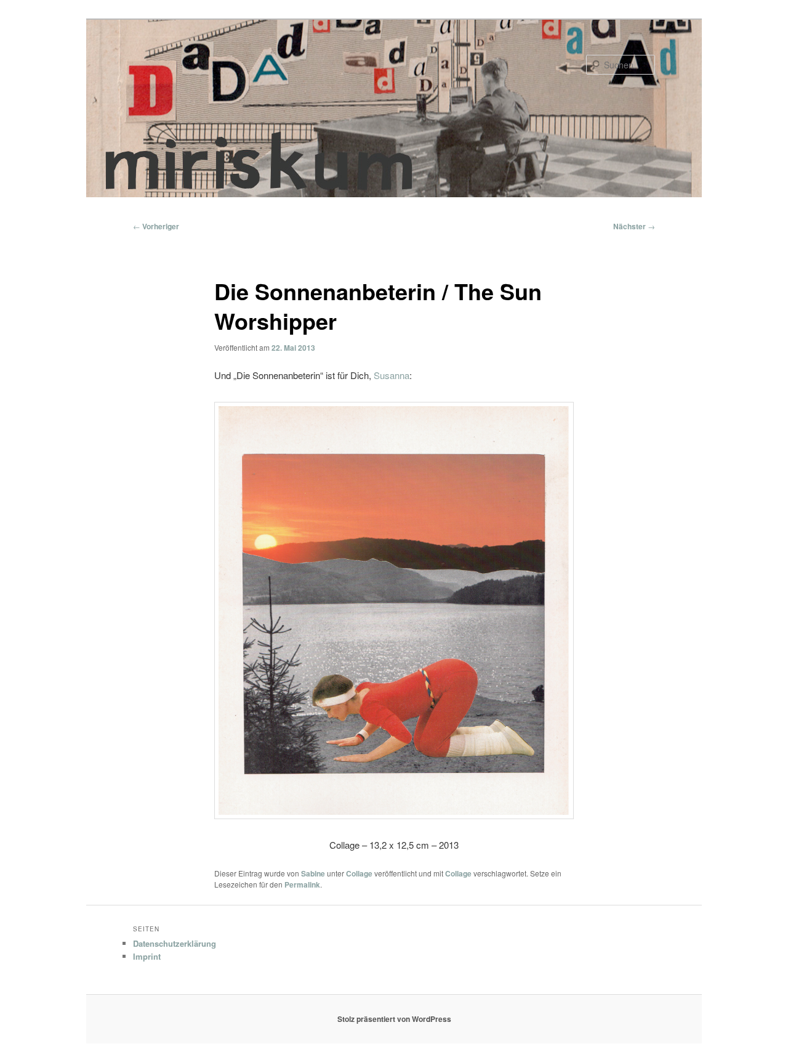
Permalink (302, 884)
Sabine (313, 873)
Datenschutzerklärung (174, 943)
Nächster (634, 226)
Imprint (147, 956)
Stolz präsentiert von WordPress (394, 1018)
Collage (359, 873)
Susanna (391, 375)
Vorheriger (156, 226)
